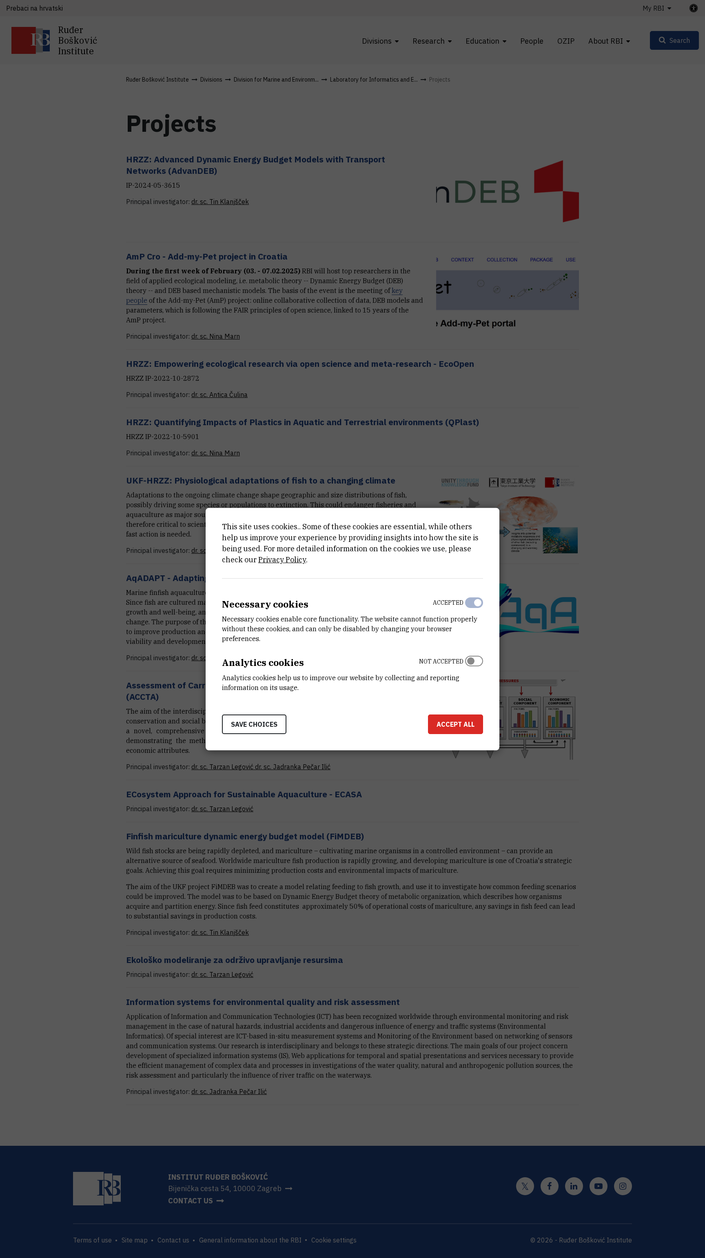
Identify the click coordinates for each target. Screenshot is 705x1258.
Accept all (455, 724)
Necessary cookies (265, 604)
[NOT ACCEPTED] (474, 672)
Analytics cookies (263, 662)
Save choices (254, 724)
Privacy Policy (282, 559)
